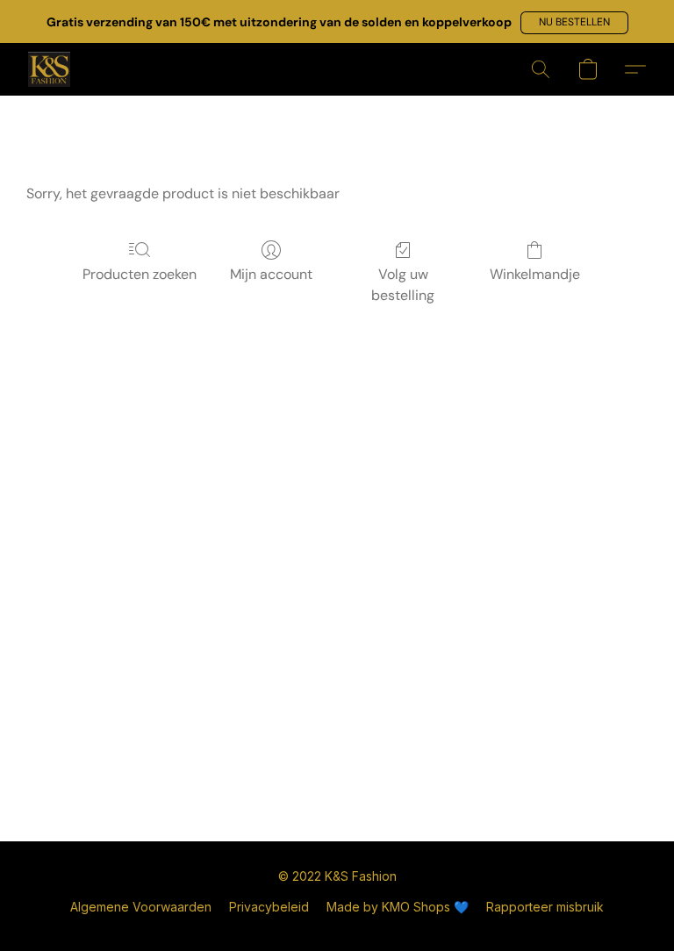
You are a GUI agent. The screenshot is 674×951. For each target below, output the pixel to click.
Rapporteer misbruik (545, 906)
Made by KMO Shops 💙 (397, 906)
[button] (574, 22)
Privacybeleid (269, 906)
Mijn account (271, 274)
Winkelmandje (535, 274)
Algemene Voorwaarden (141, 906)
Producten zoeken (139, 274)
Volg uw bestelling (402, 284)
